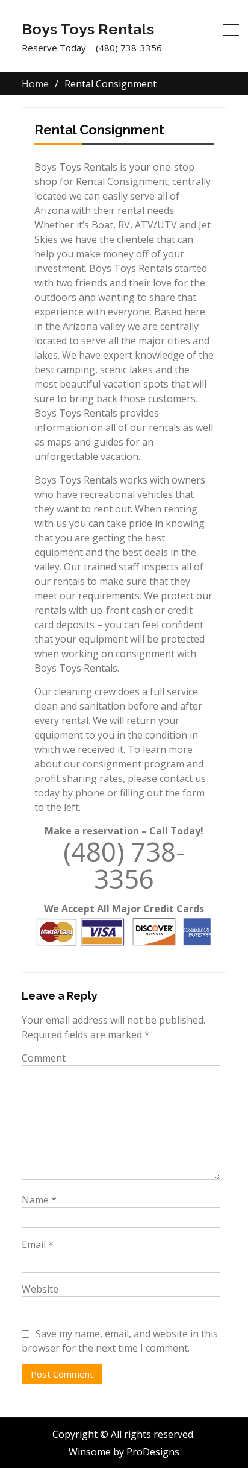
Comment (44, 1058)
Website (40, 1289)
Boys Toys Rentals (88, 29)
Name (39, 1199)
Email (38, 1244)
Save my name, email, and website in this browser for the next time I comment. (120, 1341)
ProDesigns (152, 1451)
